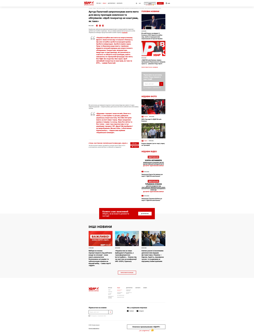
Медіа (104, 3)
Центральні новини (119, 290)
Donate (160, 3)
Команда (110, 291)
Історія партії (109, 294)
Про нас (98, 3)
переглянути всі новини (149, 67)
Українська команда (128, 290)
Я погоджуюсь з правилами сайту (153, 87)
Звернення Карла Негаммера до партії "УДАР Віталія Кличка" (152, 175)
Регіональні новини (119, 293)
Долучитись (145, 213)
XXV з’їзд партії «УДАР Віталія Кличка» (151, 120)
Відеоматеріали (120, 297)
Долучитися (111, 3)
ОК (161, 84)
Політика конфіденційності (94, 328)
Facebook (124, 32)
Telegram (135, 146)
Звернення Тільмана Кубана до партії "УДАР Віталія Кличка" (151, 199)
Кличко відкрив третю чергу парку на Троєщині (153, 144)
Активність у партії (129, 293)
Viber (135, 143)
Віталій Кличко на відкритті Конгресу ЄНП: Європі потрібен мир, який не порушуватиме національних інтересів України (151, 36)
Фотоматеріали (120, 295)
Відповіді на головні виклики (111, 297)
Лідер (109, 289)
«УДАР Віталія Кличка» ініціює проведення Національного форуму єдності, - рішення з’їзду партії (153, 62)
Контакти (119, 3)
